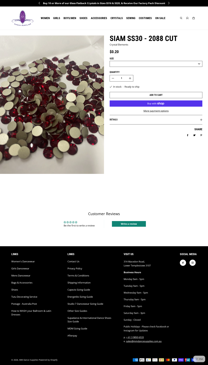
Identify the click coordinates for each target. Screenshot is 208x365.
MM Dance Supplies (28, 360)
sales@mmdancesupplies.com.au (144, 341)
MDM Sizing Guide (77, 328)
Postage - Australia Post (24, 303)
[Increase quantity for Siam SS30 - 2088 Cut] (130, 78)
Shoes (14, 289)
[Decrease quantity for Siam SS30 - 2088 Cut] (113, 78)
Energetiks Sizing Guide (80, 296)
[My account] (187, 18)
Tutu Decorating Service (24, 296)
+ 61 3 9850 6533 (135, 337)
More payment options (156, 110)
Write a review (129, 223)
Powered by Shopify (48, 360)
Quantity (115, 72)
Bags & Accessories (21, 282)
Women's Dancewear (23, 261)
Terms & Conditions (78, 275)
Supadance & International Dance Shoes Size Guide (89, 319)
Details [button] (114, 119)
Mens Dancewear (20, 275)
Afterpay (72, 335)
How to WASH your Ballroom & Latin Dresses (31, 312)
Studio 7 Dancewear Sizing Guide (85, 303)
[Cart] (193, 18)
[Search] (181, 18)
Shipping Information (79, 282)
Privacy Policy (74, 268)
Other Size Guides (77, 310)
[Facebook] (183, 263)
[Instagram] (192, 263)
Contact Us (73, 261)
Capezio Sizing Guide (78, 289)
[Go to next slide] (168, 3)
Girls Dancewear (20, 268)
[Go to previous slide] (39, 3)
